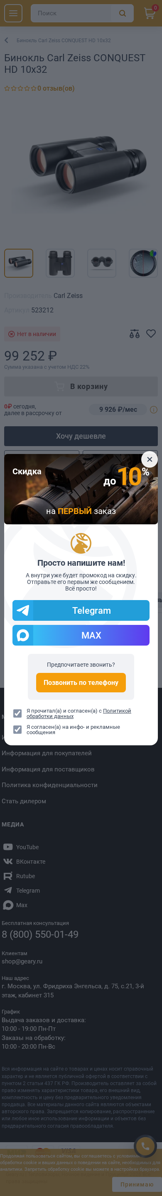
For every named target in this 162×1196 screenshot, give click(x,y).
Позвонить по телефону (81, 683)
